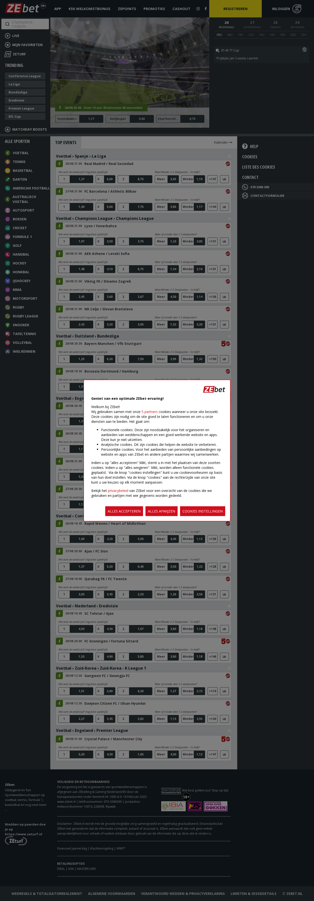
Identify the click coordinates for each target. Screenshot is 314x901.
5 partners (150, 411)
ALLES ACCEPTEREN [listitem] (124, 511)
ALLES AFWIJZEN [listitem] (161, 511)
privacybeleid (118, 490)
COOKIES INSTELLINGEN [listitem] (203, 511)
